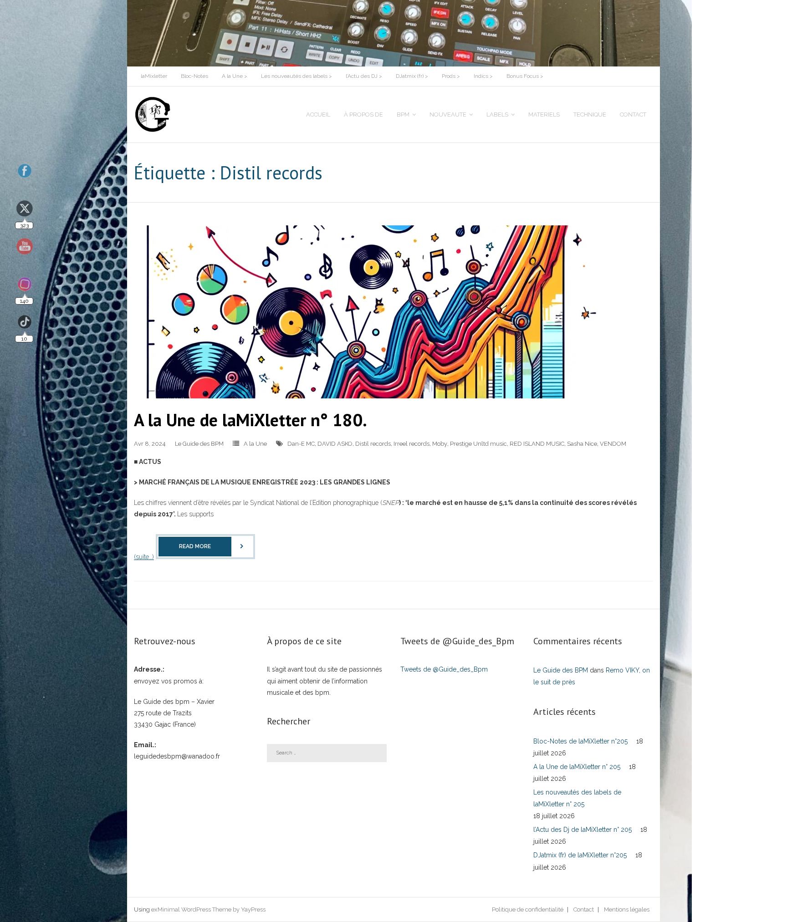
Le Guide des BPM (199, 443)
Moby (439, 443)
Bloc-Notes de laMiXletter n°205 (580, 741)
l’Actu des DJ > (364, 76)
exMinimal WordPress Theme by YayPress (208, 909)
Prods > (451, 76)
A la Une (255, 443)
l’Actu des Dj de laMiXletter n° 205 (582, 829)
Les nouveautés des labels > (296, 76)
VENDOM (613, 443)
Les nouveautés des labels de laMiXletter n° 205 (577, 798)
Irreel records (411, 443)
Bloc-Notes (194, 76)
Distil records (373, 443)
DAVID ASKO (335, 443)
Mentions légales (626, 909)
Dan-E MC (301, 443)
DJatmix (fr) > (412, 76)
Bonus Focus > (524, 76)
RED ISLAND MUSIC (537, 443)
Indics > (483, 76)
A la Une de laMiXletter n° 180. (250, 419)
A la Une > (234, 76)
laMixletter (154, 76)
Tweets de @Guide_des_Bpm (444, 669)
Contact (583, 909)
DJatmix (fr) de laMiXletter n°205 (580, 855)
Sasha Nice (582, 443)
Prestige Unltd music (478, 443)
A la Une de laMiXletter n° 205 (576, 766)
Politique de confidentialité (527, 909)
